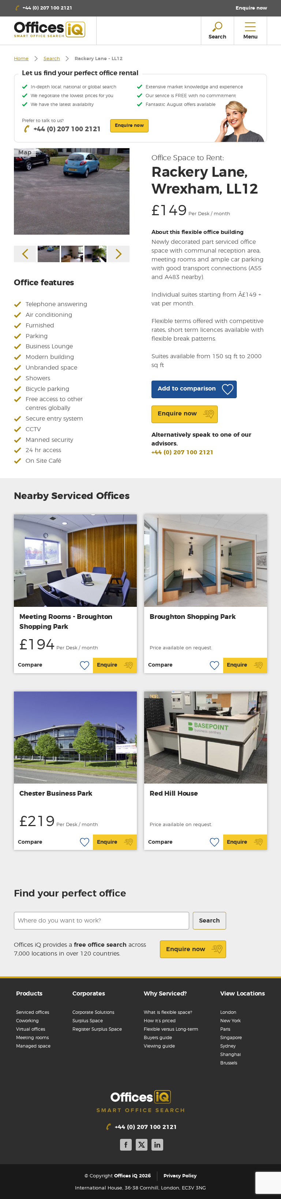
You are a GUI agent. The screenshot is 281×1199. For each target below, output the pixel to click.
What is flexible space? (168, 1012)
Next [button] (119, 254)
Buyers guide (158, 1037)
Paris (225, 1029)
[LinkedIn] (157, 1146)
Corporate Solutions (93, 1012)
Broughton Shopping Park (192, 617)
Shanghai (230, 1054)
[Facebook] (126, 1146)
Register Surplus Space (97, 1029)
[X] (141, 1146)
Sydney (228, 1046)
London (228, 1012)
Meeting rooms (32, 1037)
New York (230, 1021)
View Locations (242, 994)
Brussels (228, 1063)
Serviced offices (32, 1012)
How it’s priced (160, 1021)
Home (21, 58)
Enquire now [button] (129, 125)
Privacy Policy (180, 1176)
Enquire (107, 665)
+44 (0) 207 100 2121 (182, 452)
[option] (72, 191)
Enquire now (185, 949)
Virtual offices (30, 1029)
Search (52, 58)
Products (29, 994)
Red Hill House (174, 794)
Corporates (88, 994)
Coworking (27, 1021)
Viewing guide (159, 1046)
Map (24, 152)
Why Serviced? (165, 994)
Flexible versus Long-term (171, 1029)
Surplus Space (87, 1021)
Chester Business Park (55, 794)
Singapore (231, 1037)
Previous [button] (25, 254)
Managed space (33, 1046)
